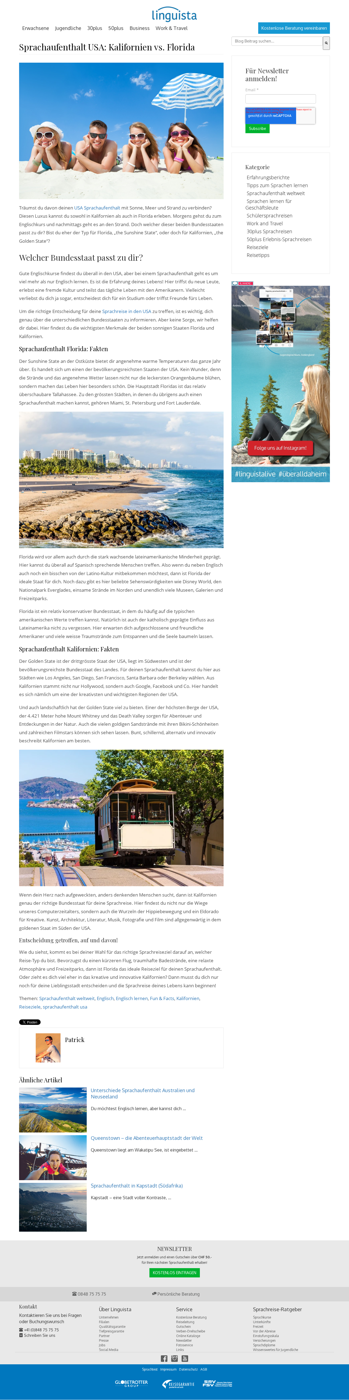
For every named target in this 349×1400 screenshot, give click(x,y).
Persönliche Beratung (178, 1294)
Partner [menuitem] (104, 1336)
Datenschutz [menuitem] (188, 1369)
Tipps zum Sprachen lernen (277, 185)
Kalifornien (187, 998)
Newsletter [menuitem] (184, 1340)
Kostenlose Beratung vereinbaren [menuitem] (294, 28)
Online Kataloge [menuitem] (188, 1336)
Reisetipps (258, 255)
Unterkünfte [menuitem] (261, 1322)
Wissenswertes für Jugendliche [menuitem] (275, 1350)
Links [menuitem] (180, 1350)
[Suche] (326, 43)
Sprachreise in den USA (126, 311)
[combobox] (277, 41)
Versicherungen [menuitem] (264, 1340)
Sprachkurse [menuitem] (262, 1317)
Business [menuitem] (140, 28)
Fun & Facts (162, 998)
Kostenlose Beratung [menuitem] (191, 1317)
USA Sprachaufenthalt (97, 208)
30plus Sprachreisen (269, 231)
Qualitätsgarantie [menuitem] (112, 1327)
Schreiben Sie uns (39, 1335)
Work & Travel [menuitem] (172, 28)
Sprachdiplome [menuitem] (264, 1345)
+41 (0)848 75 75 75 (41, 1330)
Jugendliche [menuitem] (68, 28)
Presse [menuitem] (104, 1340)
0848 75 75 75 (91, 1294)
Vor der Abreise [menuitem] (264, 1331)
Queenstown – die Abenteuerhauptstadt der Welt (147, 1138)
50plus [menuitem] (116, 28)
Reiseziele (30, 1007)
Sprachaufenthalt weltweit (67, 998)
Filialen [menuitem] (104, 1322)
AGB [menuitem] (203, 1369)
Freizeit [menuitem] (258, 1327)
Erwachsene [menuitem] (35, 28)
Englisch (105, 998)
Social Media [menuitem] (108, 1350)
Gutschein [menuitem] (183, 1327)
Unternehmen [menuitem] (109, 1317)
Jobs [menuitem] (102, 1345)
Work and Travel (265, 223)
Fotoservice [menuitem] (184, 1345)
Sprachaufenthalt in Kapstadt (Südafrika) (137, 1186)
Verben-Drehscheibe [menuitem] (190, 1331)
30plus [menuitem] (94, 28)
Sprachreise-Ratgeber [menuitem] (277, 1309)
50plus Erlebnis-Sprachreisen (279, 239)
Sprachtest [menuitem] (150, 1369)
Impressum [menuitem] (168, 1369)
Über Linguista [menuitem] (115, 1309)
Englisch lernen (132, 998)
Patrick (75, 1039)
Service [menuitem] (184, 1309)
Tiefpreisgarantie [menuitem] (111, 1331)
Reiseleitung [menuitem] (185, 1322)
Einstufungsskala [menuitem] (266, 1336)
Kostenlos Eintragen (174, 1272)
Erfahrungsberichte (268, 177)
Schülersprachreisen (270, 215)
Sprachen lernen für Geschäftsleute (268, 204)
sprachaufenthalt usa (65, 1007)
